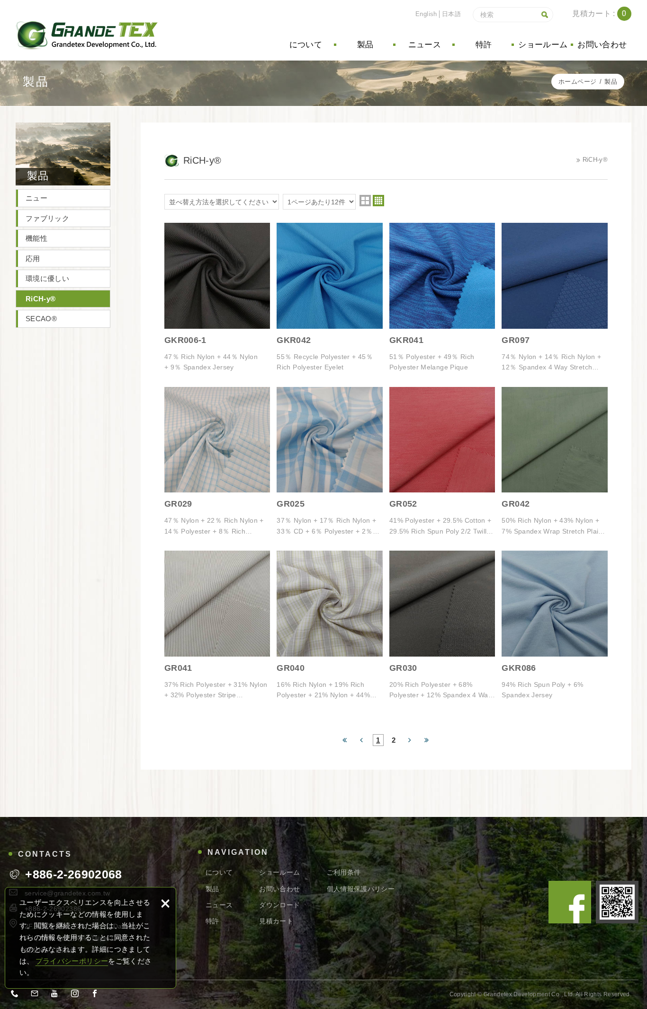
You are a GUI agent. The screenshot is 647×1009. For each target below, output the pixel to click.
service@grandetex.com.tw (37, 995)
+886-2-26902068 (73, 874)
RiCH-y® (40, 299)
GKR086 (555, 625)
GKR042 (330, 297)
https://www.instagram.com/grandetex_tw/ (78, 995)
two (365, 200)
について (305, 44)
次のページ (410, 739)
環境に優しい (47, 278)
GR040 (330, 625)
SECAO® (41, 319)
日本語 (451, 14)
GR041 (217, 625)
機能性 (36, 238)
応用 (33, 258)
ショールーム (542, 44)
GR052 (442, 461)
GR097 (555, 297)
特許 (484, 44)
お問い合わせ (602, 44)
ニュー (36, 198)
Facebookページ (569, 902)
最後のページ (427, 739)
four (378, 200)
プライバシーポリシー (72, 961)
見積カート (606, 13)
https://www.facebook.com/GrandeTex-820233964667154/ (97, 995)
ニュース (424, 44)
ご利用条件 (344, 872)
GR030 (442, 625)
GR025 (330, 461)
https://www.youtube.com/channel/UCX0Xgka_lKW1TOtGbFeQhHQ (58, 995)
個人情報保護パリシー (361, 889)
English (426, 14)
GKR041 (442, 297)
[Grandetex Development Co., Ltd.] (87, 35)
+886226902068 (17, 995)
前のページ (362, 739)
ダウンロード (279, 905)
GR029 (217, 461)
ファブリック (47, 218)
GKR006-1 (217, 297)
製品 (365, 44)
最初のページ (345, 739)
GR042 (555, 461)
